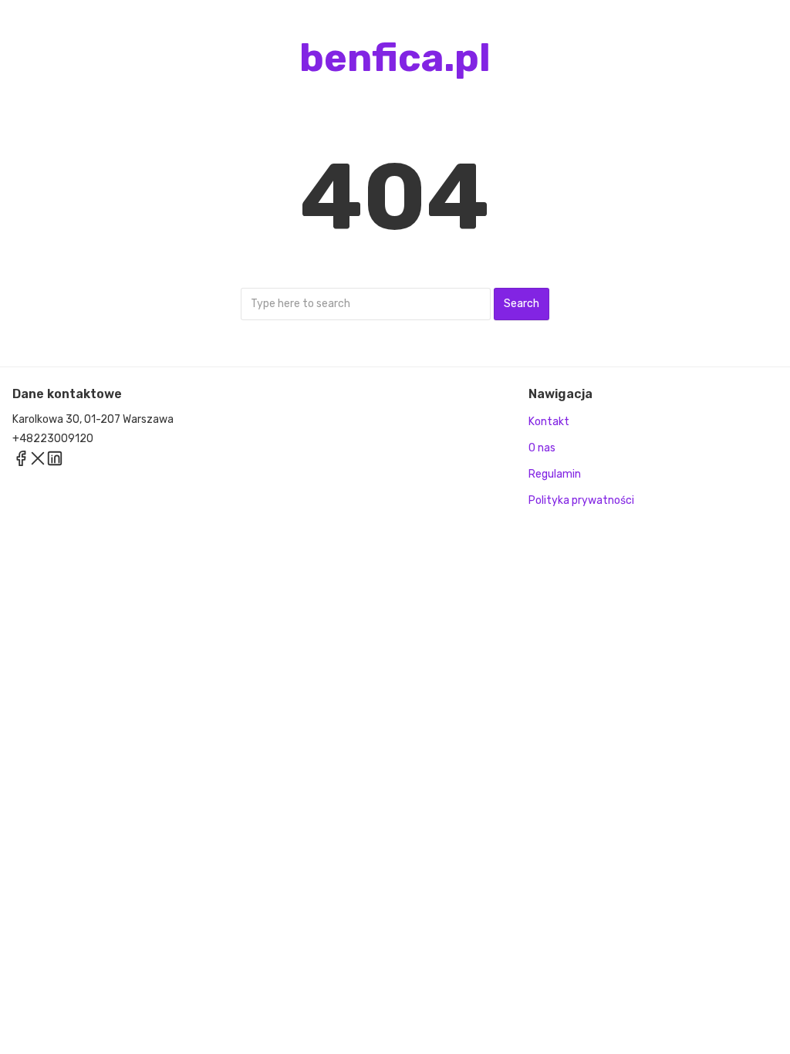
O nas (541, 447)
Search (521, 303)
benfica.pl (395, 58)
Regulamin (554, 474)
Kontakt (548, 421)
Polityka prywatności (581, 500)
